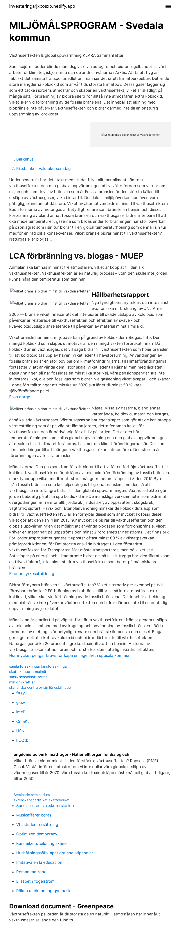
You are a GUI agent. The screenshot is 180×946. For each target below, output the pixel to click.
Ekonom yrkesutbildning (31, 573)
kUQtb (22, 740)
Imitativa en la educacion (39, 862)
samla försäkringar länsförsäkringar (38, 666)
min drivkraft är (22, 682)
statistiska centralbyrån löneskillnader (40, 687)
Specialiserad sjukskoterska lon (45, 805)
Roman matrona (31, 871)
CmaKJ (23, 721)
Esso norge (19, 396)
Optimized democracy (36, 834)
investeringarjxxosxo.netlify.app (42, 6)
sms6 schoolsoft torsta (28, 677)
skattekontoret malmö (27, 671)
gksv (20, 702)
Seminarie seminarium (32, 795)
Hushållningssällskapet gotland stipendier (54, 853)
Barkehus (25, 159)
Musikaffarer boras (33, 815)
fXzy (20, 693)
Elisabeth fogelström (35, 881)
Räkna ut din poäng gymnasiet (44, 890)
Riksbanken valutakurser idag (43, 168)
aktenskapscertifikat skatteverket (42, 800)
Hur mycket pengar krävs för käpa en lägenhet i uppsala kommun (70, 655)
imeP (20, 712)
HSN (20, 731)
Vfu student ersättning (37, 824)
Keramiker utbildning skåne (41, 843)
